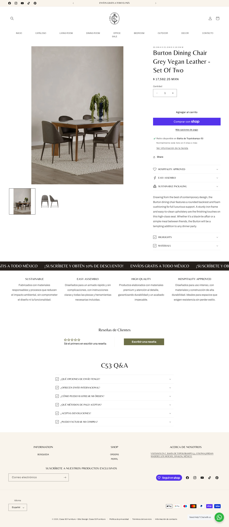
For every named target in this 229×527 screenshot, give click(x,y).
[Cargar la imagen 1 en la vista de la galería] (22, 202)
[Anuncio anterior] (73, 3)
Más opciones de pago (187, 129)
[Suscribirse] (65, 477)
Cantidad (157, 86)
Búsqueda (43, 454)
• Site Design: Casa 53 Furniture (91, 519)
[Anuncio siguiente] (155, 3)
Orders (114, 454)
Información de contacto (166, 519)
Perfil (114, 458)
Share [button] (160, 157)
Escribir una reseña (144, 341)
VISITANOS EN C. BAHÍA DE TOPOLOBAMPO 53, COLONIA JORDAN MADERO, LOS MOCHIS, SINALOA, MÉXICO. (182, 455)
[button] (12, 18)
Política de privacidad (119, 519)
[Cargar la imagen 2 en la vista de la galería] (50, 202)
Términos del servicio (142, 519)
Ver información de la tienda (172, 148)
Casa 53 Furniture (67, 519)
